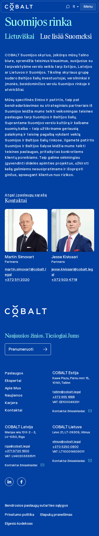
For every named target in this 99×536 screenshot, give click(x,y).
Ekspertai (13, 380)
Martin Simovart (19, 257)
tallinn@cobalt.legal (66, 392)
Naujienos (13, 395)
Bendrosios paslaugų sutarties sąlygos (36, 505)
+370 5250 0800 (65, 446)
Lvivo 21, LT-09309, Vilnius (71, 432)
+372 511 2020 (17, 279)
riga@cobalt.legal (17, 446)
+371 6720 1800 (17, 451)
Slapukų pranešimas (56, 514)
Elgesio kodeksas (19, 523)
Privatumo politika (19, 514)
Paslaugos (14, 373)
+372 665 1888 (63, 397)
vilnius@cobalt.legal (66, 441)
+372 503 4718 (64, 279)
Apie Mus (13, 388)
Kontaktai (13, 410)
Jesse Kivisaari (64, 257)
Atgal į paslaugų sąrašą (26, 195)
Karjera (11, 402)
